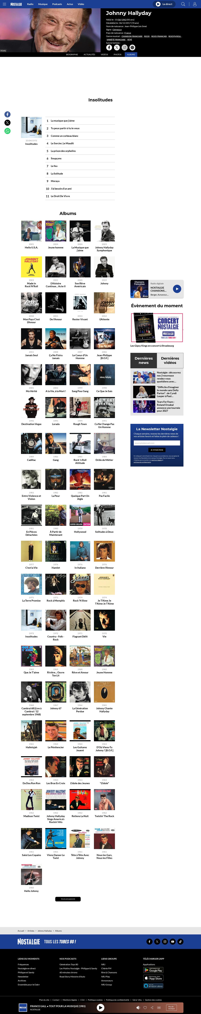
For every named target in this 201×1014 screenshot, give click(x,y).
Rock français (159, 36)
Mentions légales (70, 1000)
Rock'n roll (175, 36)
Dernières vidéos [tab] (170, 360)
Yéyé (129, 40)
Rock (147, 36)
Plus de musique (171, 1008)
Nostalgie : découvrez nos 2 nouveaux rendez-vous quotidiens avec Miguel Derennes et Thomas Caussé (169, 380)
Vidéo (81, 4)
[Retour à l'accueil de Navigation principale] (16, 4)
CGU (82, 1000)
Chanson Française (132, 36)
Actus (70, 4)
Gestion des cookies (153, 1000)
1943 (123, 19)
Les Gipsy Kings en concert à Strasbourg (152, 345)
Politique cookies (95, 1000)
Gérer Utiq (137, 1000)
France (127, 32)
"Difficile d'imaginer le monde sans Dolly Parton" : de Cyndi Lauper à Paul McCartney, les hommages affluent (168, 395)
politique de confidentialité (142, 462)
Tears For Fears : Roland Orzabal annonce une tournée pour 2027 (168, 406)
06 (119, 19)
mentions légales (157, 460)
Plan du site (44, 1000)
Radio (30, 4)
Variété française (116, 40)
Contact (55, 1000)
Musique (43, 4)
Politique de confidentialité (117, 1000)
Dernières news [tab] (144, 360)
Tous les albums (68, 899)
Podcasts (57, 4)
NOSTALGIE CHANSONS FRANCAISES (158, 289)
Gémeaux (117, 29)
